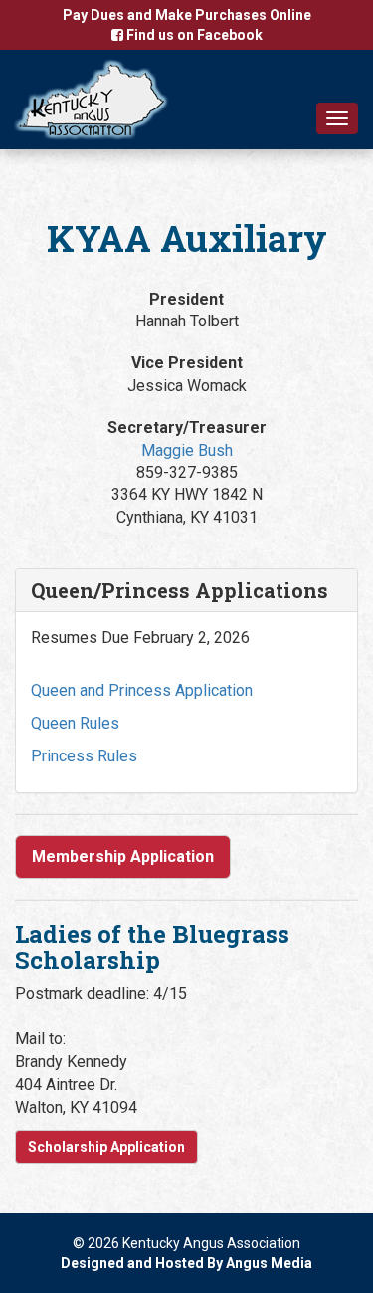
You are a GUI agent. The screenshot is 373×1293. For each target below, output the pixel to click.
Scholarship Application (106, 1147)
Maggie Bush (187, 450)
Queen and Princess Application (142, 690)
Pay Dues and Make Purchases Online (187, 15)
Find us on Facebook (193, 35)
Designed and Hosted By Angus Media (186, 1263)
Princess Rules (84, 756)
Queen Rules (75, 723)
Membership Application (123, 856)
